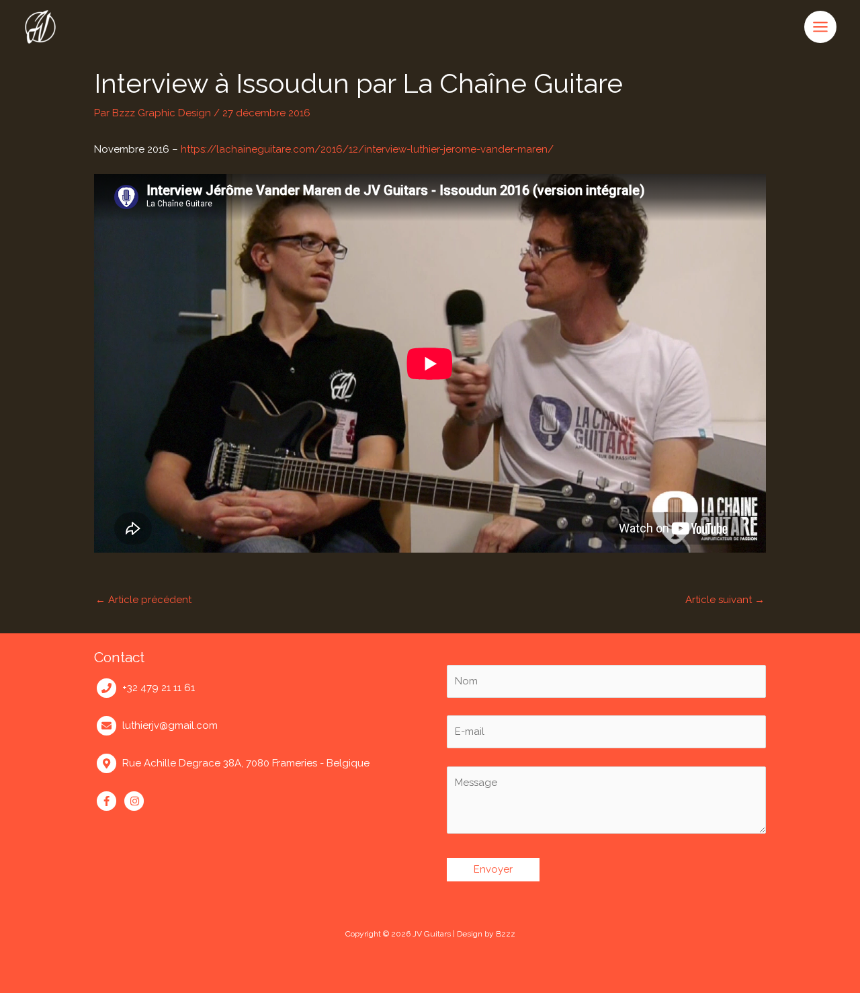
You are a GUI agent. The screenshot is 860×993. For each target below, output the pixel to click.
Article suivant (725, 600)
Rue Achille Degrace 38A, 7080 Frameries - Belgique (246, 763)
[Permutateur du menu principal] (820, 26)
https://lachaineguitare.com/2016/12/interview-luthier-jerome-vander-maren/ (367, 149)
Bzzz (505, 934)
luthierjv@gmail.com (170, 725)
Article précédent (143, 600)
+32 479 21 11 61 (158, 688)
